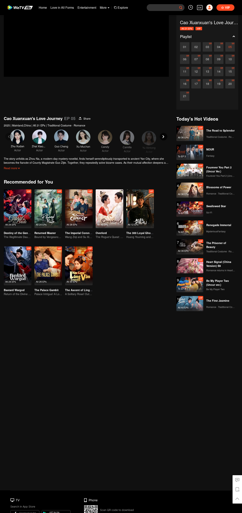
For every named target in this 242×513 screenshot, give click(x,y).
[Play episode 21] (184, 96)
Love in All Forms (62, 7)
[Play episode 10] (230, 59)
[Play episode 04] (218, 47)
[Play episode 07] (196, 59)
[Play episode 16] (184, 83)
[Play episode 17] (196, 83)
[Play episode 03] (207, 47)
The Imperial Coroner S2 (80, 233)
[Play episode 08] (207, 59)
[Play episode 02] (196, 47)
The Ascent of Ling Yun (80, 290)
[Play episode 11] (184, 71)
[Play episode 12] (196, 71)
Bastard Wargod (14, 290)
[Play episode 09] (218, 59)
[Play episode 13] (207, 71)
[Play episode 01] (184, 47)
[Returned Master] (48, 208)
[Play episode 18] (207, 83)
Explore (123, 7)
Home (43, 7)
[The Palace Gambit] (48, 265)
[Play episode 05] (230, 47)
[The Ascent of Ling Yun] (79, 265)
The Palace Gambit (46, 290)
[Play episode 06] (184, 59)
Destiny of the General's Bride (23, 233)
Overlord (101, 233)
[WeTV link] (20, 8)
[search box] (180, 7)
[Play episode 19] (218, 83)
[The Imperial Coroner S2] (79, 208)
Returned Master (45, 233)
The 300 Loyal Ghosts (140, 233)
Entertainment (87, 7)
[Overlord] (109, 208)
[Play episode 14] (218, 71)
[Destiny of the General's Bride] (17, 208)
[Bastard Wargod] (17, 265)
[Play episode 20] (230, 83)
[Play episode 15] (230, 71)
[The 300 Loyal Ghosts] (140, 208)
